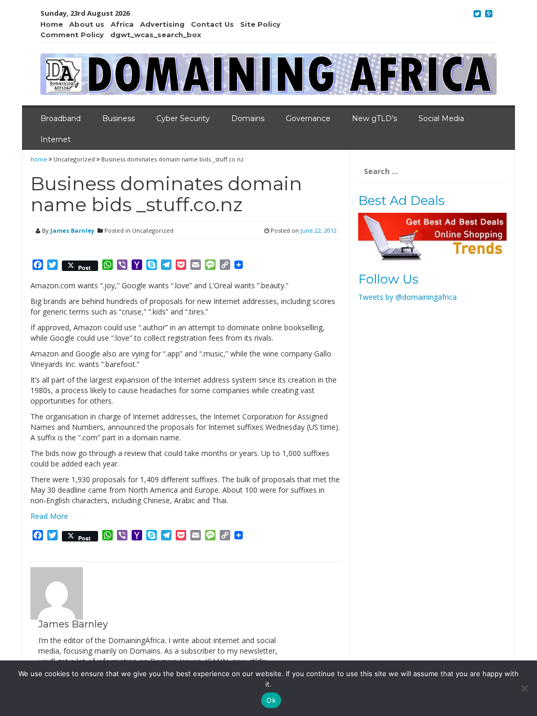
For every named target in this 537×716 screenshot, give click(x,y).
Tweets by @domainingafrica (407, 297)
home (39, 159)
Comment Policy (72, 34)
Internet (55, 139)
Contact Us (212, 24)
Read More (49, 516)
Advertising (162, 24)
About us (86, 24)
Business (118, 118)
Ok (271, 700)
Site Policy (260, 24)
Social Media (441, 118)
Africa (122, 24)
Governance (308, 118)
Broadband (60, 118)
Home (51, 24)
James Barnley (72, 230)
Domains (247, 118)
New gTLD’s (374, 118)
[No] (524, 688)
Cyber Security (183, 118)
